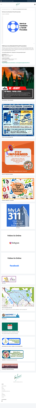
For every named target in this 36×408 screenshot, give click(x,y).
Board (2, 387)
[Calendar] (34, 4)
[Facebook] (2, 401)
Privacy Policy (3, 395)
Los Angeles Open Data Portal (6, 391)
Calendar (3, 388)
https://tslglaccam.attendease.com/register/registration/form (16, 62)
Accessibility (3, 394)
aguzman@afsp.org (5, 59)
